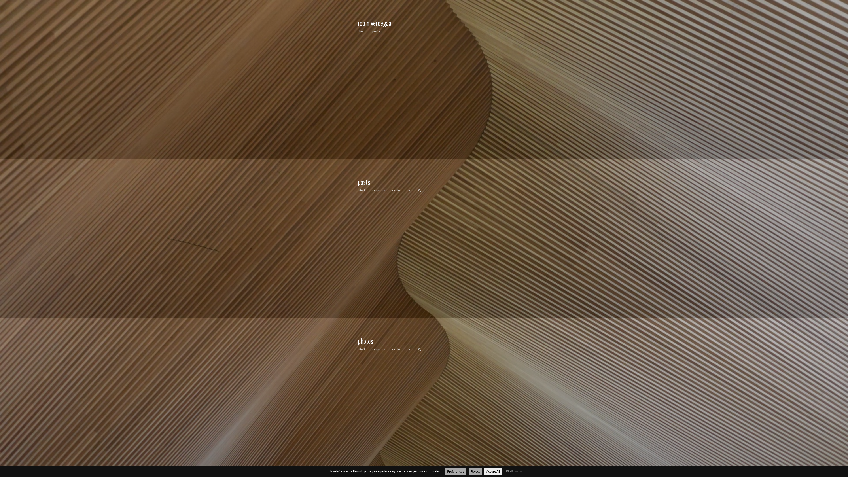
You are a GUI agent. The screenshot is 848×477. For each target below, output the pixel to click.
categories (378, 190)
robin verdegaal (375, 23)
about (361, 31)
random (397, 190)
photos (365, 341)
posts (364, 182)
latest (361, 190)
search (413, 190)
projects (377, 31)
